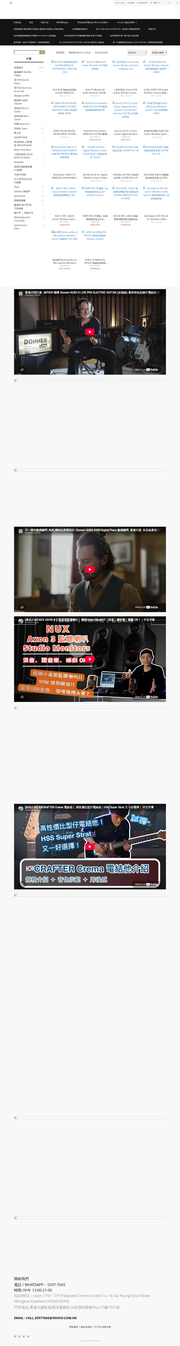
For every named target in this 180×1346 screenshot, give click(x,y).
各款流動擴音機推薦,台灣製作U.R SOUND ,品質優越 (35, 35)
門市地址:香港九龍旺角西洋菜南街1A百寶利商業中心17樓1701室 (67, 1307)
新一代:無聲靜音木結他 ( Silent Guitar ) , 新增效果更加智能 (138, 42)
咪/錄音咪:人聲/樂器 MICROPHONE (23, 143)
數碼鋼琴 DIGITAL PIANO (23, 74)
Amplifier (19, 162)
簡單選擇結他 (62, 22)
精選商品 (18, 67)
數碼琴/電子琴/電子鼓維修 (23, 206)
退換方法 (152, 29)
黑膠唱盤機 (19, 200)
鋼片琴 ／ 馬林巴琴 (23, 212)
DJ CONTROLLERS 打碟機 (23, 180)
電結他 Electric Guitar (21, 110)
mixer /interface (22, 149)
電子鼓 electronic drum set (23, 89)
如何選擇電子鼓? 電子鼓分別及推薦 (124, 35)
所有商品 (17, 22)
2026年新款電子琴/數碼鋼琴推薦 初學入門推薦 (83, 35)
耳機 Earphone (22, 123)
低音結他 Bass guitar (21, 117)
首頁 (31, 22)
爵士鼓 (17, 132)
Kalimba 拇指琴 (22, 191)
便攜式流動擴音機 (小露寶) (23, 168)
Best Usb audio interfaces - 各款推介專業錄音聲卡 (118, 29)
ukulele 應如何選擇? (126, 22)
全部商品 (60, 52)
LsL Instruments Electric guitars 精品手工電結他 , (82, 42)
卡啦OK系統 (20, 174)
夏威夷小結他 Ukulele (21, 102)
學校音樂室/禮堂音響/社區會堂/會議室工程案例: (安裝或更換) (39, 29)
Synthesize (19, 195)
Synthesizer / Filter (21, 227)
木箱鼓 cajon (20, 128)
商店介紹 (44, 22)
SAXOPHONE (20, 137)
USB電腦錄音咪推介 (80, 29)
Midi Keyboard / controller (22, 219)
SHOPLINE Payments (94, 1341)
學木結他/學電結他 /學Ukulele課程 (92, 22)
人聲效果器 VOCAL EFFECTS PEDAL (23, 156)
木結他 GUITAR (21, 95)
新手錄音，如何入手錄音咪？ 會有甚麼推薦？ (32, 42)
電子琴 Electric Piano (21, 81)
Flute (16, 186)
